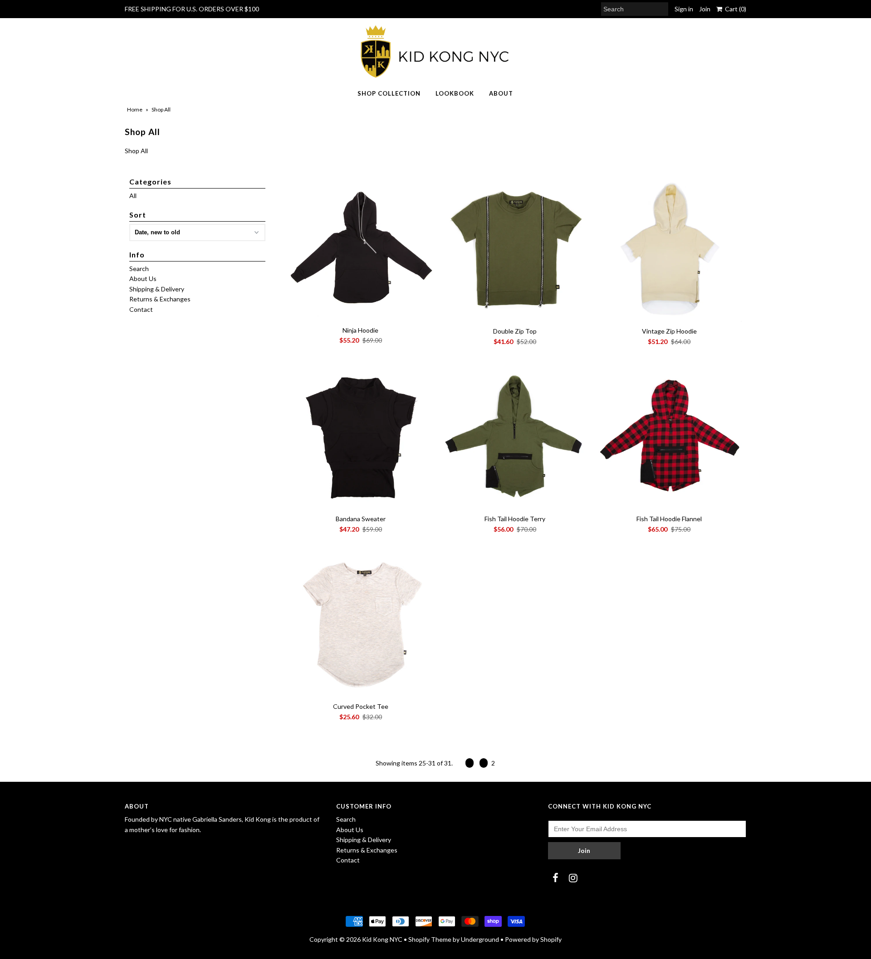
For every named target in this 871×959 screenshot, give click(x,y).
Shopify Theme (429, 939)
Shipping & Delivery (156, 289)
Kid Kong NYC (382, 939)
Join (704, 9)
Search (139, 268)
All (133, 195)
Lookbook (455, 93)
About (501, 93)
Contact (141, 309)
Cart (734, 9)
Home (134, 109)
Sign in (684, 9)
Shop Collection (389, 93)
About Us (143, 278)
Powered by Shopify (533, 939)
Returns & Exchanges (160, 299)
